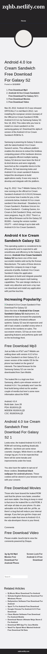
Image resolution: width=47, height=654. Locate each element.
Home (23, 21)
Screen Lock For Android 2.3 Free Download (34, 557)
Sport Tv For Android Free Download (23, 606)
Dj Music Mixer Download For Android (24, 593)
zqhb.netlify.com (23, 6)
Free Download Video (19, 102)
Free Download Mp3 (18, 90)
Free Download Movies (19, 99)
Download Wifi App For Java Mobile (23, 625)
